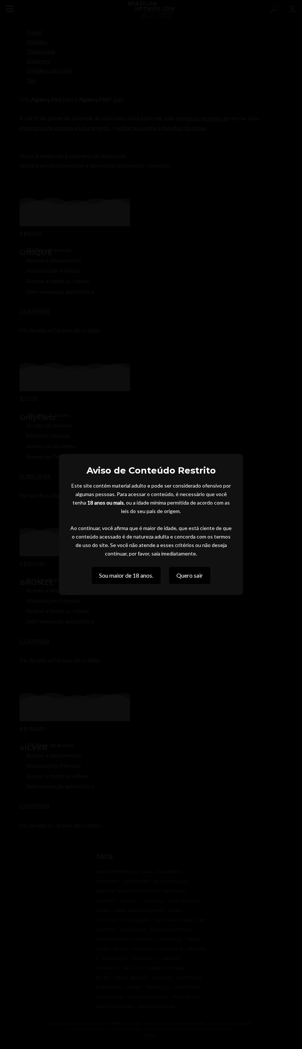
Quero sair (189, 575)
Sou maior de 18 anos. (126, 575)
